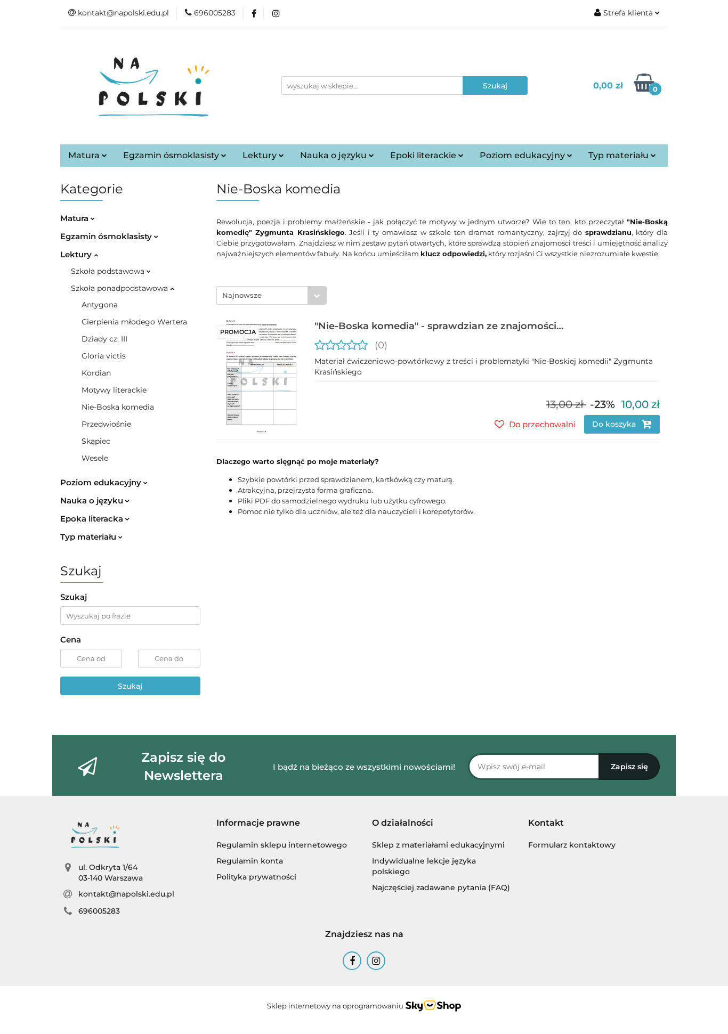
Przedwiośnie (106, 424)
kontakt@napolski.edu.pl (126, 894)
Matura (85, 155)
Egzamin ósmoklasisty (172, 155)
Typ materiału (619, 155)
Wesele (95, 458)
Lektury (260, 155)
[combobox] (271, 295)
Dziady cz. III (104, 339)
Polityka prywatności (256, 877)
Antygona (100, 305)
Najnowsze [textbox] (242, 295)
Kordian (96, 373)
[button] (258, 823)
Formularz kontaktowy (572, 845)
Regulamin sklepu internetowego (281, 845)
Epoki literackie (424, 155)
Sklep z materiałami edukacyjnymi (438, 845)
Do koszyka (615, 424)
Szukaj (130, 686)
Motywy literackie (114, 390)
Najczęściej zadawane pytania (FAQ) (441, 887)
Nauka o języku (334, 155)
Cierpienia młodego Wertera (134, 322)
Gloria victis (104, 356)
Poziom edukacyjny (523, 155)
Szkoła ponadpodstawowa (120, 288)
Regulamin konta (249, 861)
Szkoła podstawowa (109, 271)
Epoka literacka (92, 519)
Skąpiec (96, 441)
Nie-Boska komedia (118, 407)
